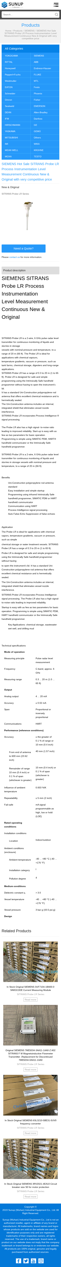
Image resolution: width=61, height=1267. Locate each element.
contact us (14, 257)
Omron (8, 100)
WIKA (37, 144)
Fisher (37, 100)
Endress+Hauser (42, 68)
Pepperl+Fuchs (12, 74)
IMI (6, 144)
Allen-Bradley (40, 112)
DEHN (8, 112)
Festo (37, 87)
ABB (36, 62)
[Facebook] (18, 1260)
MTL (36, 81)
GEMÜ (37, 131)
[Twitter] (26, 1260)
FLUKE (37, 74)
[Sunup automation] (12, 5)
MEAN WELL (11, 150)
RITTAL (9, 62)
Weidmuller (10, 81)
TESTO (37, 156)
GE (35, 125)
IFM (7, 118)
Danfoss (38, 118)
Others (37, 137)
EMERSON (39, 106)
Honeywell (10, 68)
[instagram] (41, 1260)
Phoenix (38, 93)
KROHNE (38, 150)
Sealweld (9, 106)
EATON (9, 87)
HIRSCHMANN (12, 125)
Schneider (10, 93)
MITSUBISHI (11, 137)
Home (8, 30)
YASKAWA (10, 131)
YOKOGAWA (11, 55)
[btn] (56, 4)
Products (17, 30)
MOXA (8, 156)
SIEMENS (29, 30)
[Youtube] (33, 1260)
